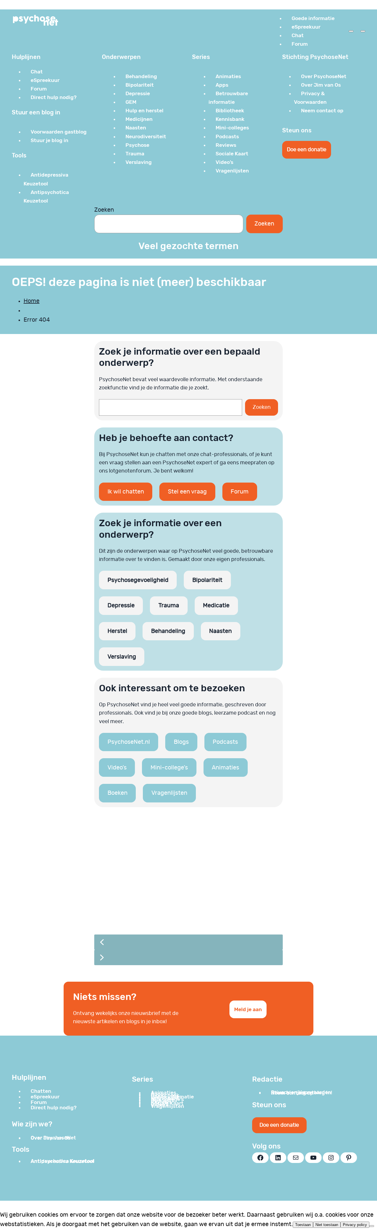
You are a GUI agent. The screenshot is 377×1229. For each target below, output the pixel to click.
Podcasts (225, 742)
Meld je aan (248, 1009)
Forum (240, 492)
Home (31, 301)
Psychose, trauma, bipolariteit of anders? (173, 896)
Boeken (118, 793)
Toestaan (303, 1225)
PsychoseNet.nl (129, 742)
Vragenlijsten (169, 793)
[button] (188, 874)
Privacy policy (355, 1225)
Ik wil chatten (126, 492)
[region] (188, 894)
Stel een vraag (187, 492)
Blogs (181, 742)
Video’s (117, 768)
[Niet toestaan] (371, 1226)
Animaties (225, 768)
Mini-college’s (169, 768)
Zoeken (104, 210)
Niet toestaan (326, 1225)
